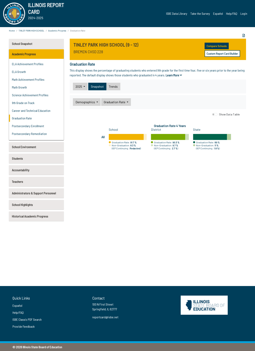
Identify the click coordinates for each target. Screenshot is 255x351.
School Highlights (22, 204)
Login (243, 13)
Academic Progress (24, 54)
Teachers (17, 181)
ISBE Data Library (176, 13)
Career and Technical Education (31, 110)
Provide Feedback (24, 326)
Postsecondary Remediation (29, 134)
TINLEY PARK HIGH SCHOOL (31, 30)
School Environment (24, 147)
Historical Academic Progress (30, 216)
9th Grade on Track (23, 103)
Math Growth (19, 87)
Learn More (173, 75)
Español (218, 13)
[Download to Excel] (243, 35)
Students (17, 158)
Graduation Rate (22, 118)
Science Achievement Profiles (30, 95)
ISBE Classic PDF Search (27, 319)
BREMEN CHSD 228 (88, 51)
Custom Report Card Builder (222, 53)
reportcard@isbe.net (105, 317)
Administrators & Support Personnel (34, 193)
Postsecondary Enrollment (28, 126)
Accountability (20, 170)
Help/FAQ (231, 13)
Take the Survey (200, 13)
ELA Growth (19, 72)
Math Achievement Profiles (28, 79)
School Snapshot (22, 43)
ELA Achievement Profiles (27, 64)
